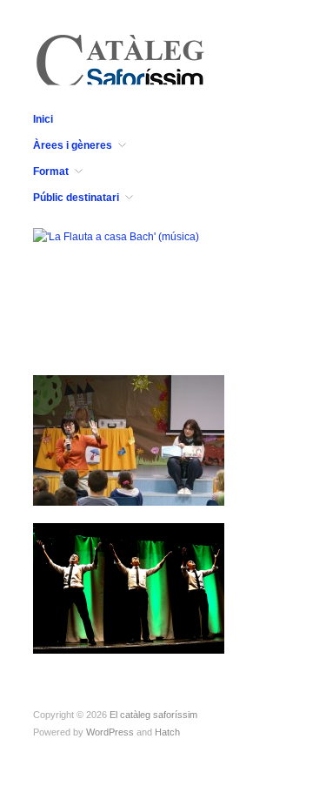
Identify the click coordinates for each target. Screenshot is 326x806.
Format (51, 171)
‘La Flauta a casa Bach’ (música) (123, 333)
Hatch (167, 732)
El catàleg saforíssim (153, 714)
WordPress (110, 732)
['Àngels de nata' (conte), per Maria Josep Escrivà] (128, 439)
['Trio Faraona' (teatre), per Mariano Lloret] (128, 587)
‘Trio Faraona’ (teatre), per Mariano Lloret (128, 629)
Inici (43, 119)
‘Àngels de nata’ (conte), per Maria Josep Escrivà (134, 481)
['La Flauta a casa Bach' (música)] (116, 236)
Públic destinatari (76, 197)
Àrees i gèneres (72, 145)
